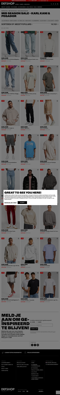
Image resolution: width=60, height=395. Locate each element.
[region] (30, 197)
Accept (22, 202)
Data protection (7, 199)
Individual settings (10, 202)
